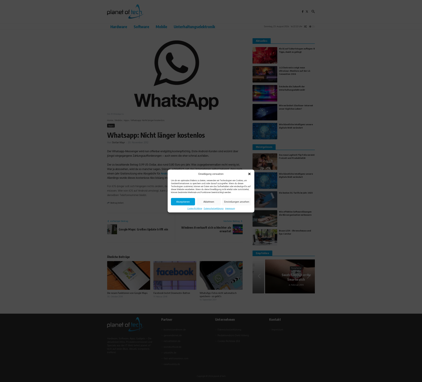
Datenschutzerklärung (214, 208)
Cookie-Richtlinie (194, 208)
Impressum (230, 208)
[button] (249, 174)
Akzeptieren (183, 201)
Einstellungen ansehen (236, 201)
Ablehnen (208, 201)
